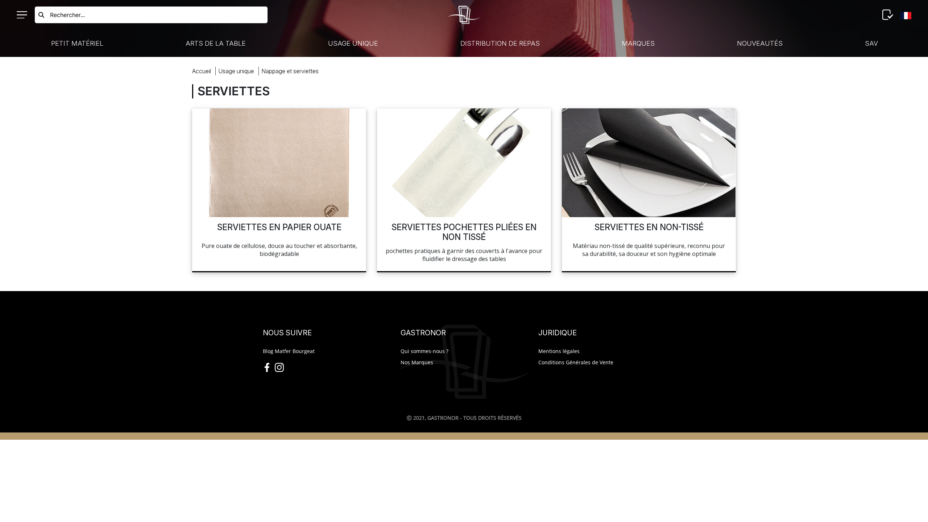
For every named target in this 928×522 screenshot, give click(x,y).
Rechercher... (67, 14)
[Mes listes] (887, 14)
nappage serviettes (290, 71)
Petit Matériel (77, 43)
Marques (638, 43)
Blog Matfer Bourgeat (289, 351)
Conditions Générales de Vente (575, 362)
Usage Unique (353, 43)
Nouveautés (760, 43)
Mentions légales (559, 351)
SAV (871, 43)
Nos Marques (417, 362)
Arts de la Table (216, 43)
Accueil (201, 71)
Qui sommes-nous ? (424, 351)
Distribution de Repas (500, 43)
